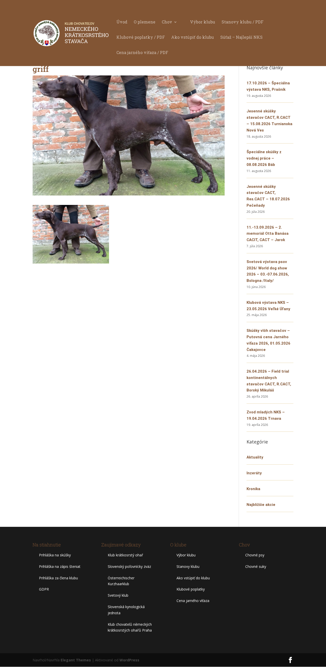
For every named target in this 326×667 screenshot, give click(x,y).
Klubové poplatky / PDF (140, 37)
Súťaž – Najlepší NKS (241, 37)
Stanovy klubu (187, 566)
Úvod (121, 22)
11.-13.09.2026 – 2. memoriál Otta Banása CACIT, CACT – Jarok (268, 233)
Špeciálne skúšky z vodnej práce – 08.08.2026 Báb (264, 158)
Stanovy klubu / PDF (242, 22)
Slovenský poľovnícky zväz (129, 566)
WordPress (129, 660)
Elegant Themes (76, 660)
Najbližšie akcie (261, 504)
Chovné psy (254, 555)
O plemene (144, 22)
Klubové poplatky (190, 589)
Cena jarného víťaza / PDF (142, 53)
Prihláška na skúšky (55, 555)
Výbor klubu (202, 22)
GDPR (44, 589)
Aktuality (255, 457)
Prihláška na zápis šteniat (59, 566)
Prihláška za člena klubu (58, 578)
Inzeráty (254, 473)
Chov (167, 22)
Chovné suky (255, 566)
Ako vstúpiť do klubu (192, 37)
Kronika (253, 489)
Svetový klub (118, 595)
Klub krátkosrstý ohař (125, 555)
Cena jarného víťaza (192, 600)
